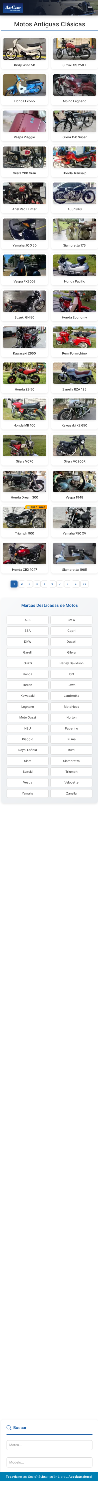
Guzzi (28, 663)
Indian (27, 685)
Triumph (71, 772)
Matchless (71, 706)
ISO (71, 674)
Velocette (71, 782)
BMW (71, 620)
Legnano (27, 706)
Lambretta (71, 696)
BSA (28, 630)
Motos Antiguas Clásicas (49, 24)
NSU (27, 728)
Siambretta (71, 761)
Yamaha (27, 793)
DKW (27, 642)
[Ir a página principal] (13, 8)
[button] (49, 1430)
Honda (27, 674)
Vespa (27, 782)
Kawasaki (28, 696)
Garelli (27, 652)
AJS (28, 620)
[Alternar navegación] (90, 8)
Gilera (71, 652)
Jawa (71, 685)
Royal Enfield (27, 750)
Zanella (71, 793)
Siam (27, 761)
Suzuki (28, 772)
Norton (71, 717)
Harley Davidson (71, 663)
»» (84, 584)
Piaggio (27, 739)
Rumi (71, 750)
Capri (71, 630)
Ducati (71, 642)
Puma (71, 739)
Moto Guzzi (27, 717)
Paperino (71, 728)
